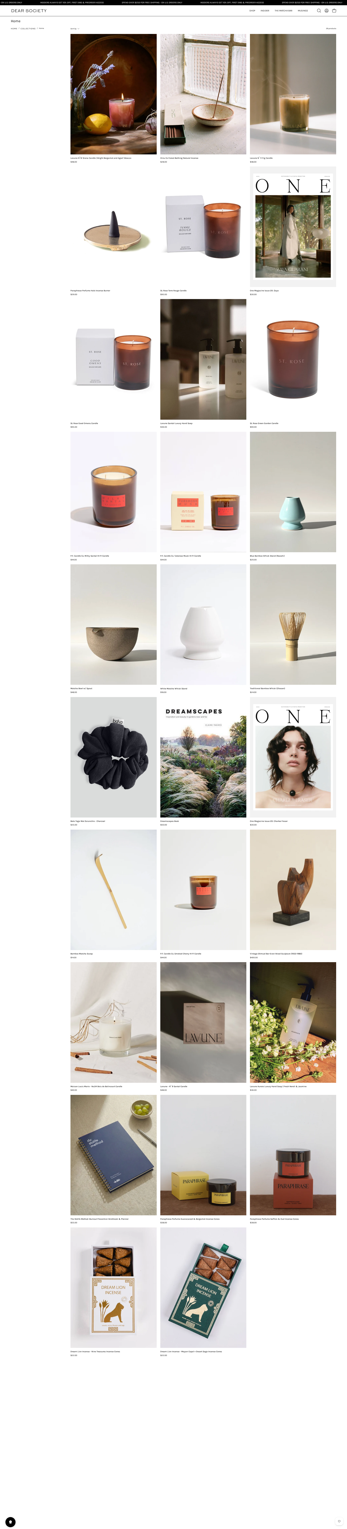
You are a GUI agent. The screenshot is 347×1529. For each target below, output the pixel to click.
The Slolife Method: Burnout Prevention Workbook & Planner (99, 1219)
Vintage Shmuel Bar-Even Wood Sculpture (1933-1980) (276, 954)
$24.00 (253, 692)
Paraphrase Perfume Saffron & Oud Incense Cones (274, 1219)
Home (14, 28)
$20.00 (253, 560)
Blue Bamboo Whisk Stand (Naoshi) (267, 556)
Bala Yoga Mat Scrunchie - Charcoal (87, 821)
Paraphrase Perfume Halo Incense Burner (90, 291)
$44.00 (73, 560)
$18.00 (163, 692)
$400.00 (254, 958)
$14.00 (73, 958)
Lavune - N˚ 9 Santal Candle (173, 1086)
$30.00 (253, 294)
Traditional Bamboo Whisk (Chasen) (267, 688)
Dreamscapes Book (169, 821)
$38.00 (163, 1223)
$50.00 (163, 825)
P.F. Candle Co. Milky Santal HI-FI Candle (89, 556)
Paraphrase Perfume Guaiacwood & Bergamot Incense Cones (190, 1219)
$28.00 (163, 162)
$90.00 (253, 427)
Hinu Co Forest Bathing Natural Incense (179, 158)
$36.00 (163, 427)
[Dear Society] (29, 10)
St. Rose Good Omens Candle (84, 423)
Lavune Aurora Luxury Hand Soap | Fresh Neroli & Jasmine (278, 1086)
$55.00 (73, 1223)
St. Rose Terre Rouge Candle (173, 291)
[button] (265, 10)
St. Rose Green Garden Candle (264, 423)
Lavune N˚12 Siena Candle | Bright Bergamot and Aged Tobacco (100, 158)
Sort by (73, 29)
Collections (28, 28)
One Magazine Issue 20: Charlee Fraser (269, 821)
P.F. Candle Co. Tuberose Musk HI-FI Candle (180, 556)
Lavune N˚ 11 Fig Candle (261, 158)
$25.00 (73, 825)
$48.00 (73, 162)
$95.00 (163, 294)
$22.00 (73, 1355)
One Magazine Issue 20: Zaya (264, 291)
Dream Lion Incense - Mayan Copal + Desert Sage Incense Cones (191, 1352)
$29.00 (73, 294)
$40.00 (73, 1090)
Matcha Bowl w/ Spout (81, 688)
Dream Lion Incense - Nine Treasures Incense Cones (95, 1352)
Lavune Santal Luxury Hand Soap (176, 423)
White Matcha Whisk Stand (173, 689)
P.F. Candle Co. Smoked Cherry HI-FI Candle (180, 954)
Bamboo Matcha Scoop (81, 954)
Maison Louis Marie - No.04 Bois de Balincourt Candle (96, 1086)
